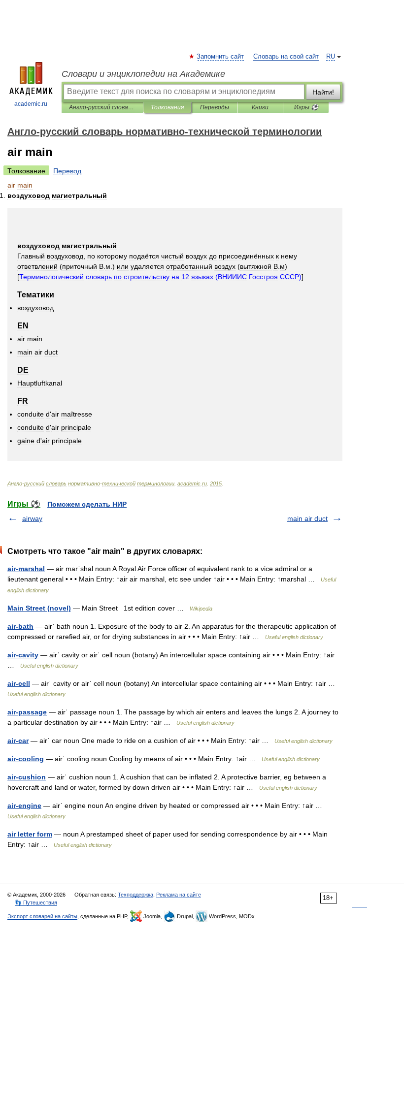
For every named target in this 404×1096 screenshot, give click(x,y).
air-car (18, 740)
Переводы (214, 107)
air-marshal (26, 569)
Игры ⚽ (306, 107)
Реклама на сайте (178, 895)
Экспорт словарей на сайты (42, 916)
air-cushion (26, 777)
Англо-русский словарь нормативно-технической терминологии (102, 107)
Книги (260, 107)
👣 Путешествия (36, 902)
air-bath (20, 626)
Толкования (167, 107)
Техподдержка (135, 895)
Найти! (323, 92)
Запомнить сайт (221, 56)
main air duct (307, 518)
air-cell (18, 683)
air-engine (24, 805)
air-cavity (22, 655)
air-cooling (25, 759)
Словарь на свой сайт (286, 56)
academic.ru (30, 103)
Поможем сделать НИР (87, 504)
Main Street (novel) (39, 608)
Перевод (67, 171)
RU (330, 56)
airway (32, 518)
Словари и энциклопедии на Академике (143, 74)
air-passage (27, 712)
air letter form (29, 834)
